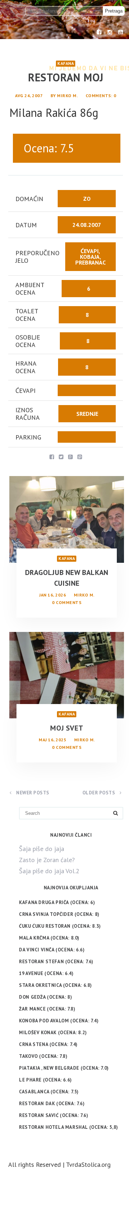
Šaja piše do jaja (41, 849)
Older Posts (99, 793)
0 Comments (66, 602)
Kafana (65, 63)
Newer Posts (32, 793)
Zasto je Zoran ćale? (47, 860)
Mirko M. (67, 95)
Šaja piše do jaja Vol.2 (49, 871)
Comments (98, 95)
